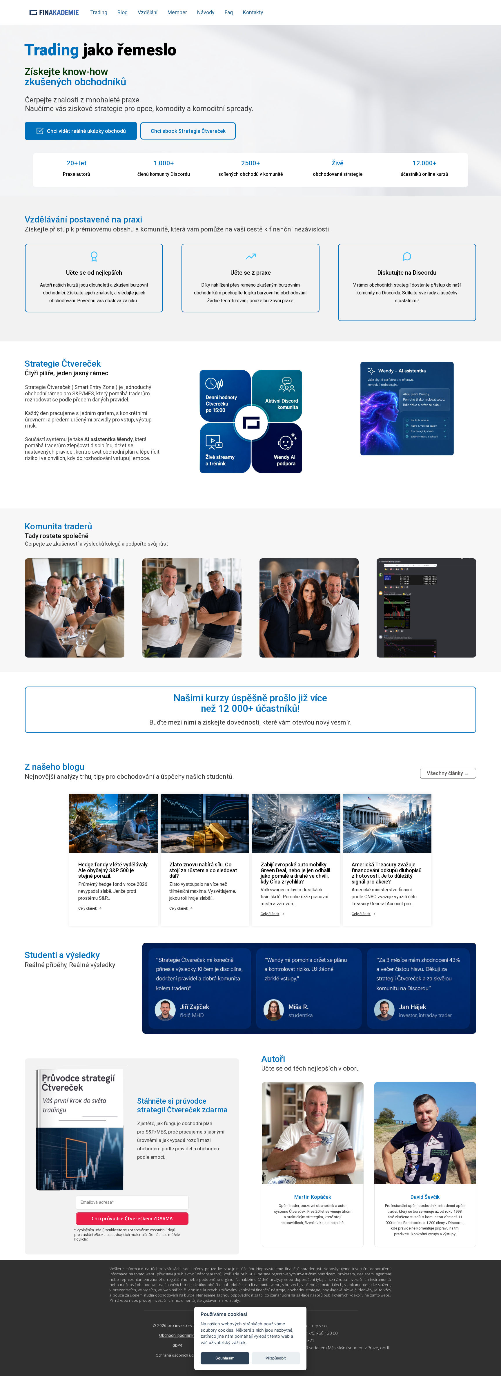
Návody (206, 12)
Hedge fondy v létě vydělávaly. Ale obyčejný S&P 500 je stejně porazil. (113, 870)
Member (177, 12)
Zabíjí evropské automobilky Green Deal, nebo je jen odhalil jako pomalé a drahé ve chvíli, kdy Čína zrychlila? (295, 873)
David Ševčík (425, 1197)
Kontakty (253, 12)
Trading (98, 12)
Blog (122, 12)
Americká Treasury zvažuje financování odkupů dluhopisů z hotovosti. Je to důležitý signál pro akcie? (387, 873)
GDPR (177, 1345)
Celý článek (87, 908)
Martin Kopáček (312, 1197)
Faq (229, 12)
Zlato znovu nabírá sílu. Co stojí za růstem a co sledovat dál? (203, 870)
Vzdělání (147, 12)
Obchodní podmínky (177, 1335)
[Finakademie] (54, 12)
